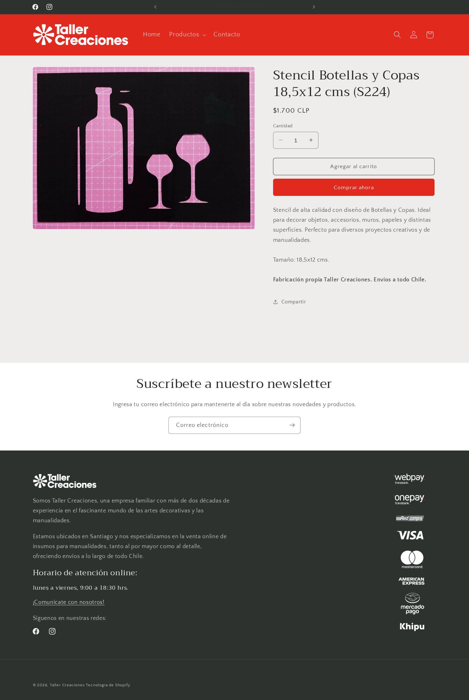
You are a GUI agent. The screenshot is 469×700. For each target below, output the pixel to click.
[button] (187, 34)
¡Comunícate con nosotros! (69, 602)
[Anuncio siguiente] (314, 7)
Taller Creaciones (67, 685)
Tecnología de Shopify (108, 685)
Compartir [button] (293, 302)
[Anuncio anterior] (155, 7)
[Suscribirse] (292, 425)
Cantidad (283, 126)
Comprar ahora (354, 187)
